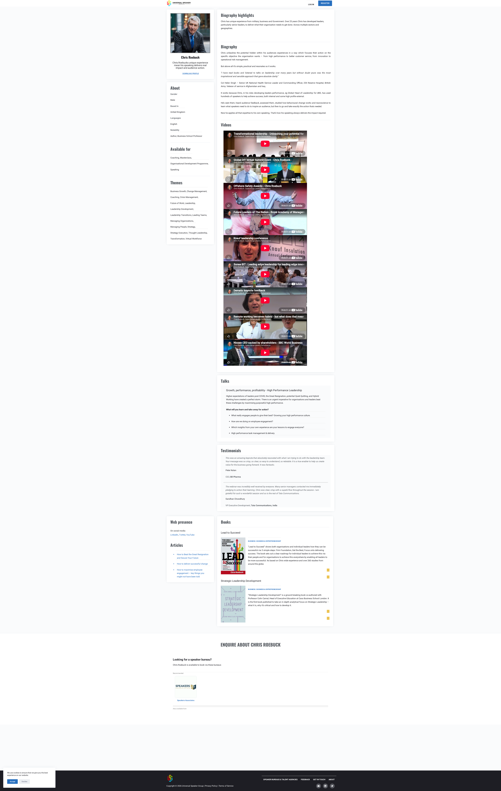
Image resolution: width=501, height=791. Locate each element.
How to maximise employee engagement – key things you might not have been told (190, 573)
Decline (24, 782)
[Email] (318, 786)
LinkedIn (174, 535)
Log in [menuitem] (311, 4)
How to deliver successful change (192, 564)
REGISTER (325, 3)
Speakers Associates (185, 700)
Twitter (182, 535)
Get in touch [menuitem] (319, 779)
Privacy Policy (211, 786)
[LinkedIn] (325, 786)
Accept (12, 782)
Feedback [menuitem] (305, 779)
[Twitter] (332, 786)
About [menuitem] (332, 779)
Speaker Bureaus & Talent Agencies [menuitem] (280, 779)
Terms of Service (226, 786)
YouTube (190, 535)
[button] (190, 73)
